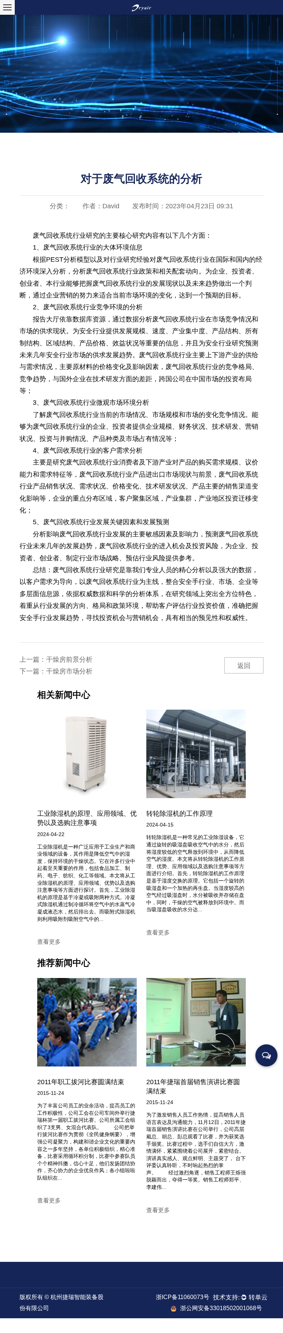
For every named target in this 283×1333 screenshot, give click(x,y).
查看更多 (49, 942)
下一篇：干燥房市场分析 (56, 671)
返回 (244, 665)
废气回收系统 (53, 235)
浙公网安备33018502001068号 (221, 1308)
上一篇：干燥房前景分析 (56, 659)
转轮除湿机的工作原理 (179, 813)
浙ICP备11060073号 (182, 1297)
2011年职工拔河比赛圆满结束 (80, 1082)
